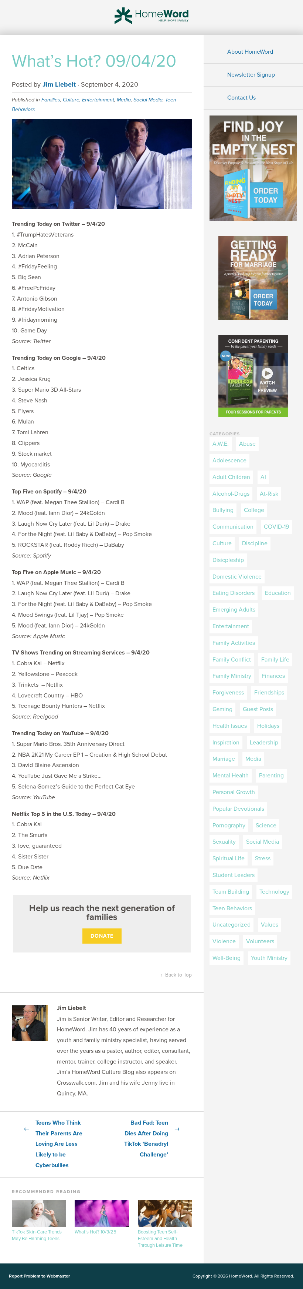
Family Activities (233, 643)
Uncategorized (231, 924)
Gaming (222, 709)
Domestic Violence (237, 576)
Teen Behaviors (232, 908)
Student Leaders (233, 875)
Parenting (271, 775)
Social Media (148, 100)
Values (269, 924)
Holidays (268, 726)
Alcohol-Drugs (230, 494)
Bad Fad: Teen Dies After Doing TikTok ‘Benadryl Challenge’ (152, 1138)
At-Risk (269, 494)
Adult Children (231, 477)
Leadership (264, 742)
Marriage (223, 759)
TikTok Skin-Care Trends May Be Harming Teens (37, 1235)
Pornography (228, 825)
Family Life (275, 659)
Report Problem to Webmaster (39, 1276)
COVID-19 (276, 526)
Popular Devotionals (238, 809)
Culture (71, 100)
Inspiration (225, 742)
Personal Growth (233, 792)
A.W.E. (220, 444)
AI (263, 477)
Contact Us (241, 97)
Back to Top (176, 975)
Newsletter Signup (251, 74)
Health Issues (229, 726)
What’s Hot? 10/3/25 (95, 1232)
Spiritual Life (228, 858)
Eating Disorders (233, 593)
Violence (224, 941)
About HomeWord (250, 52)
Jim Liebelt (59, 84)
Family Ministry (231, 676)
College (254, 510)
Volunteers (260, 941)
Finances (273, 676)
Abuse (247, 444)
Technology (274, 891)
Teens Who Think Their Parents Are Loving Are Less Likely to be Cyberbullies (53, 1144)
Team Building (230, 891)
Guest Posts (258, 709)
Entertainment (98, 100)
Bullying (223, 510)
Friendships (269, 692)
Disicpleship (228, 560)
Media (124, 100)
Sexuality (224, 842)
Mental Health (230, 775)
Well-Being (226, 958)
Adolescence (229, 460)
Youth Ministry (269, 958)
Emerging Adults (233, 609)
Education (278, 593)
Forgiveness (228, 692)
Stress (262, 858)
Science (266, 825)
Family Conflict (231, 659)
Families (50, 100)
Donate (102, 936)
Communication (232, 526)
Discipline (255, 543)
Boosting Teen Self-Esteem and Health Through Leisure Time (160, 1238)
